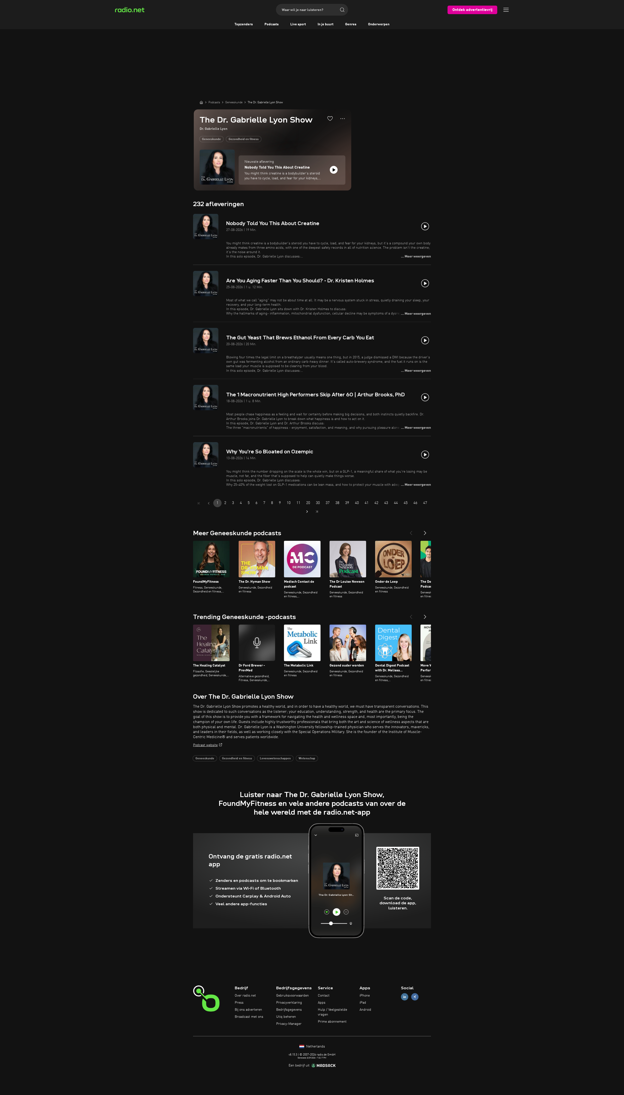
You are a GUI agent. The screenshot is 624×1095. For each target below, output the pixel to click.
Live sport (298, 24)
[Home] (201, 102)
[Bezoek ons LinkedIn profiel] (405, 997)
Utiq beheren (286, 1017)
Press (239, 1002)
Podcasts (271, 24)
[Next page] (307, 511)
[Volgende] (425, 531)
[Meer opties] (342, 119)
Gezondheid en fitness (244, 139)
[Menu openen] (506, 10)
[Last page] (317, 511)
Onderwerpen (379, 24)
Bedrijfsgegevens (289, 1009)
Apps (321, 1002)
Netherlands (315, 1046)
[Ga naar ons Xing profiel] (415, 997)
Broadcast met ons (249, 1017)
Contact (324, 995)
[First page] (199, 503)
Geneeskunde (211, 139)
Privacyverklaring (289, 1002)
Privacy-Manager (289, 1024)
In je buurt (325, 24)
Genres (350, 24)
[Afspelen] (334, 170)
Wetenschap (307, 758)
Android (365, 1009)
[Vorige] (411, 531)
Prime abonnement (332, 1021)
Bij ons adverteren (248, 1009)
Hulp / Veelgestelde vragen (332, 1012)
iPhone (365, 995)
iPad (363, 1002)
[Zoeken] (342, 10)
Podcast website (205, 745)
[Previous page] (209, 503)
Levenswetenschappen (275, 758)
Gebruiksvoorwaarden (292, 995)
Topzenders (243, 24)
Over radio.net (245, 995)
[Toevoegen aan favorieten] (330, 118)
